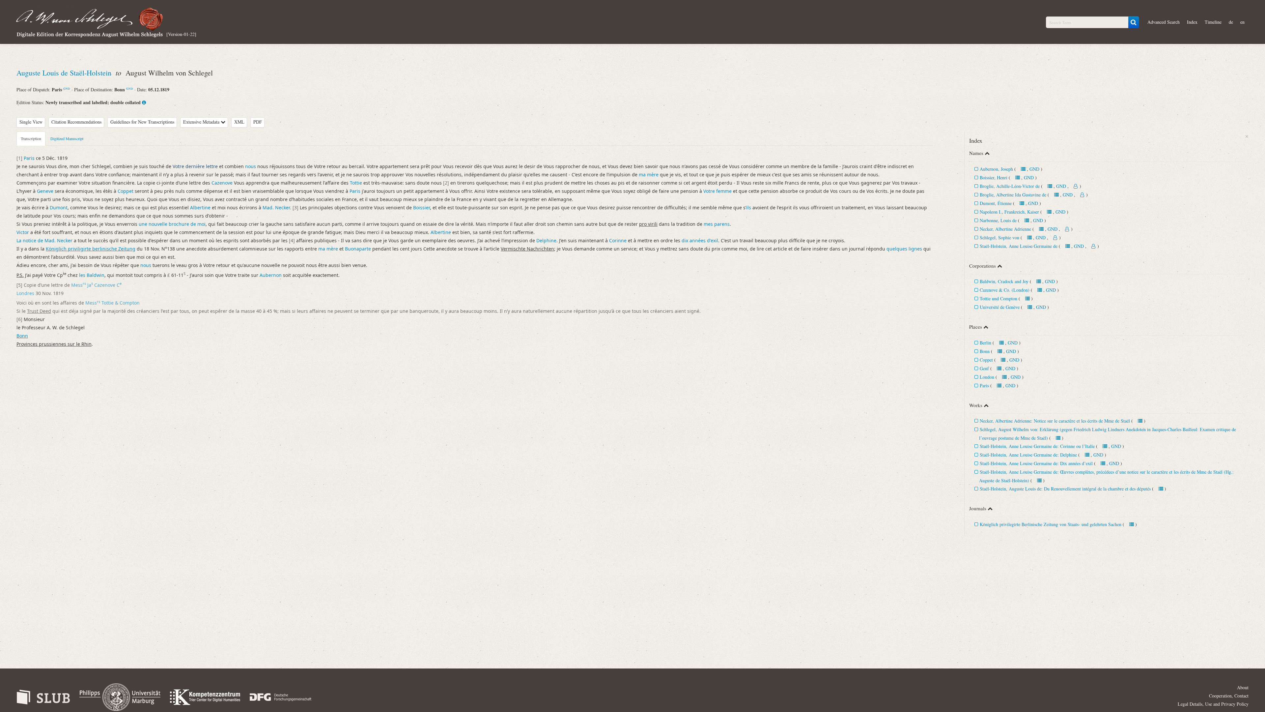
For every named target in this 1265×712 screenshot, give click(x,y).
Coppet (986, 360)
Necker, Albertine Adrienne (1006, 229)
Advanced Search (1163, 22)
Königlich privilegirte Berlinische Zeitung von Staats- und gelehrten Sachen (1050, 524)
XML (239, 122)
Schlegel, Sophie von (999, 237)
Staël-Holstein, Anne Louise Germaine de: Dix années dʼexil (1036, 463)
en (1242, 22)
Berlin (985, 343)
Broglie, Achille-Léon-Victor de (1010, 186)
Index (1192, 22)
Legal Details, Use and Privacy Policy (1213, 704)
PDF (257, 122)
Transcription (31, 138)
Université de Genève (1000, 307)
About (1243, 687)
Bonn (985, 351)
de (1231, 22)
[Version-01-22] (181, 34)
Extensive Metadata (202, 122)
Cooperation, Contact (1229, 696)
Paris (984, 385)
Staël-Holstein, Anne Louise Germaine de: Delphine (1028, 455)
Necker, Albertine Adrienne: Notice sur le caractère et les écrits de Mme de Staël (1055, 421)
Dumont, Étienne (996, 203)
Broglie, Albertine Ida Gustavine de (1013, 195)
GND (66, 88)
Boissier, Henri (993, 177)
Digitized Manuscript (66, 138)
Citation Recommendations (76, 122)
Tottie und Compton (998, 298)
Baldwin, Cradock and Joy (1004, 281)
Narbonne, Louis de (998, 220)
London (987, 377)
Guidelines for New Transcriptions (142, 122)
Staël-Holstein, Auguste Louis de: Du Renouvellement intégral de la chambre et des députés (1065, 489)
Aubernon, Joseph (996, 169)
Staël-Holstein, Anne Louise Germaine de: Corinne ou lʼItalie (1037, 446)
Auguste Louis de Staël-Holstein (64, 72)
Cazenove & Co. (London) (1004, 290)
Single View (30, 122)
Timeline (1213, 22)
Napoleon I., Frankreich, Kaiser (1009, 212)
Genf (984, 368)
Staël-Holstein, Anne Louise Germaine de (1018, 246)
